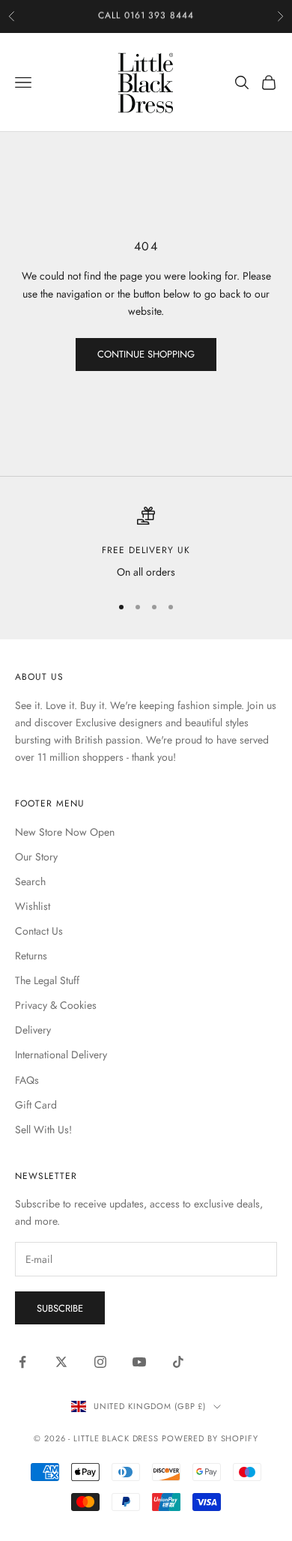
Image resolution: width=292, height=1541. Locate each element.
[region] (146, 544)
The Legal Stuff (47, 980)
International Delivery (61, 1054)
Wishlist (32, 906)
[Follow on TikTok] (178, 1361)
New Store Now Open (65, 831)
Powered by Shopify (210, 1438)
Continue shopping (146, 354)
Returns (31, 955)
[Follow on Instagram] (100, 1361)
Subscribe (60, 1308)
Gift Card (36, 1104)
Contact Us (39, 930)
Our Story (36, 856)
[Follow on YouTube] (139, 1361)
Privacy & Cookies (56, 1005)
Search (30, 881)
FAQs (27, 1080)
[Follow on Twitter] (61, 1361)
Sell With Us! (43, 1129)
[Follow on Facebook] (22, 1361)
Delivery (33, 1029)
